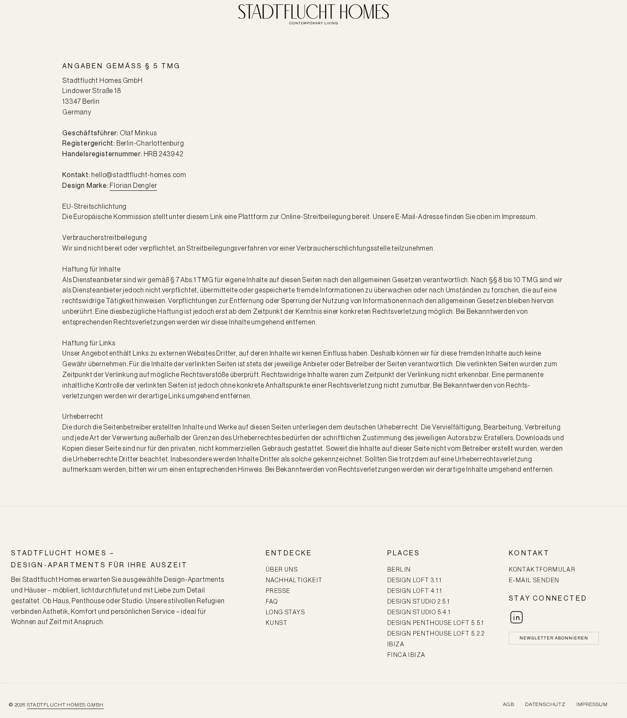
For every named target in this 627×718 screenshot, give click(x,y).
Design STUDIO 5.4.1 (419, 613)
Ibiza (395, 645)
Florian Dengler (133, 185)
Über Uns (282, 570)
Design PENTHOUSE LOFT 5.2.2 (436, 634)
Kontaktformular (542, 570)
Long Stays (285, 613)
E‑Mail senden (534, 581)
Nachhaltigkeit (294, 581)
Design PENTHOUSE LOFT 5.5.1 (435, 623)
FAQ (272, 602)
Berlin (399, 570)
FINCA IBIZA (406, 655)
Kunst (276, 623)
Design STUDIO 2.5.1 (418, 602)
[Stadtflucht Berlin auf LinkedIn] (516, 617)
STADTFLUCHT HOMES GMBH (65, 704)
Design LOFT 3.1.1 (414, 581)
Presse (278, 591)
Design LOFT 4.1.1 (414, 591)
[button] (554, 638)
